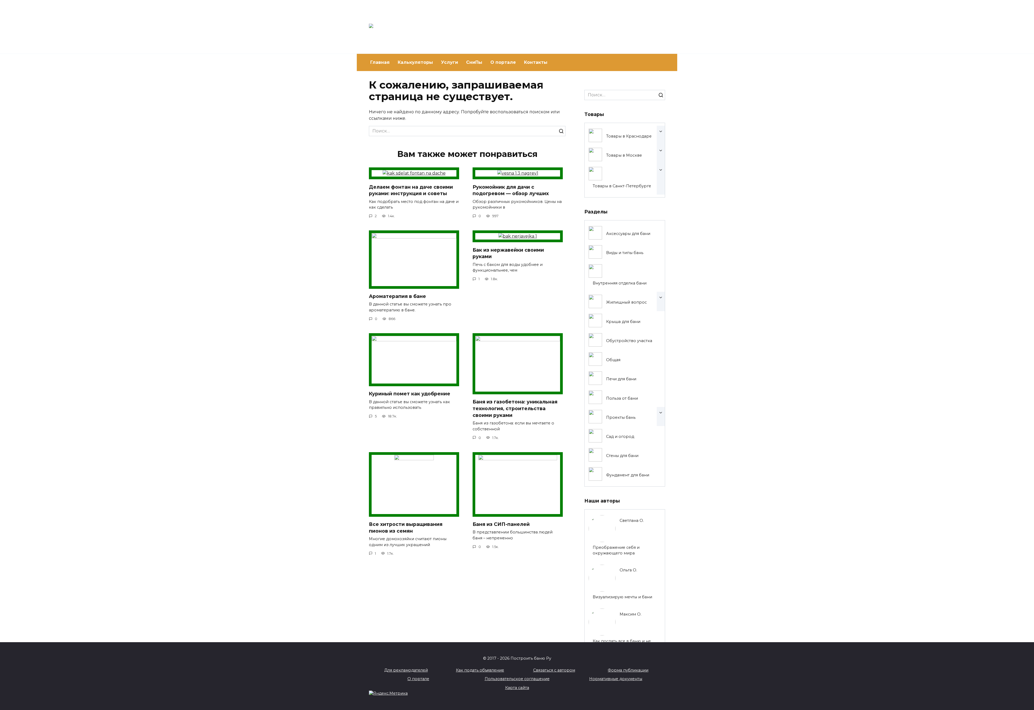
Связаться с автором (554, 670)
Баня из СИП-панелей (501, 524)
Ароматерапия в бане (397, 296)
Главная (380, 62)
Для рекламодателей (406, 670)
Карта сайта (517, 687)
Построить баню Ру (467, 24)
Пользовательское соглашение (517, 678)
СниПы (474, 62)
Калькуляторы (415, 62)
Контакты (535, 62)
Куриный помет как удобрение (409, 393)
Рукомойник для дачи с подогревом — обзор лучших (511, 190)
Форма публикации (628, 670)
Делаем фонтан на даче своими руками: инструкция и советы (411, 190)
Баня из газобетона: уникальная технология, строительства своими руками (515, 408)
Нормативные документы (615, 678)
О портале (503, 62)
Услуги (449, 62)
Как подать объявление (480, 670)
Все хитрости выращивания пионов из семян (405, 527)
